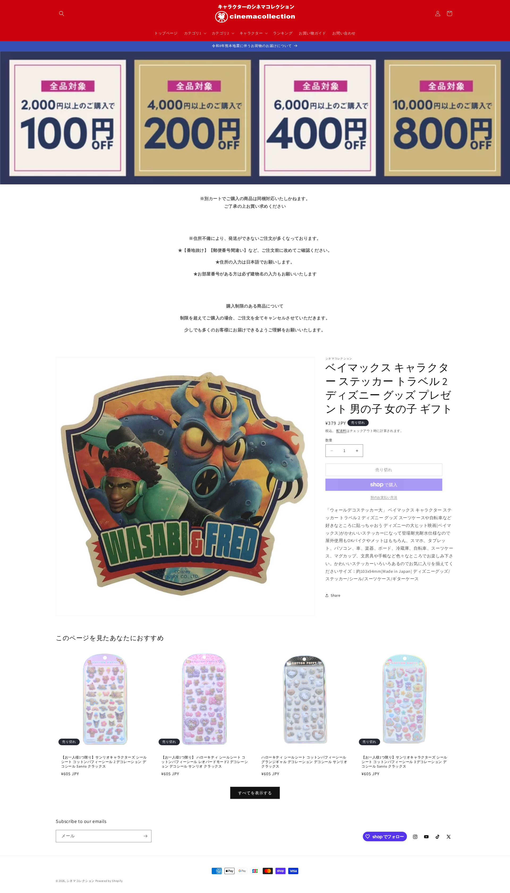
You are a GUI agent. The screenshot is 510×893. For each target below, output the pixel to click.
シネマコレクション (81, 881)
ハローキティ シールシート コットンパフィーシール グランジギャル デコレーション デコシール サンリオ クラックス (304, 762)
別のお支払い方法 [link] (384, 497)
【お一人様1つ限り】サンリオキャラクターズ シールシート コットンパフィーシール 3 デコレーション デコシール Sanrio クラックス (404, 762)
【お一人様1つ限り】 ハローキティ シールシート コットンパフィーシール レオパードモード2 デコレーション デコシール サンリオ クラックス (204, 762)
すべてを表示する (255, 792)
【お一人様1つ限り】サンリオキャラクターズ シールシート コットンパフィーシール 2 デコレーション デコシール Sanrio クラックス (104, 762)
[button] (61, 13)
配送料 (341, 431)
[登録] (145, 836)
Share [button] (336, 595)
